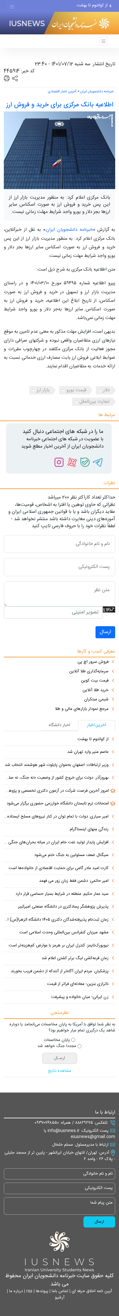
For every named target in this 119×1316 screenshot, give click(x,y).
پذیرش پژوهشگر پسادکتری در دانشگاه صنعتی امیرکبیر (63, 907)
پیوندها (41, 1291)
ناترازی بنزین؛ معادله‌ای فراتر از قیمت (78, 984)
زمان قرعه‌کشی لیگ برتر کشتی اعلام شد (75, 958)
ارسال (105, 632)
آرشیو (59, 1297)
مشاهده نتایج (59, 1071)
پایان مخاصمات (57, 1040)
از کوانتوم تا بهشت (92, 5)
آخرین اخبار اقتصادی (62, 92)
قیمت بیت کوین (95, 681)
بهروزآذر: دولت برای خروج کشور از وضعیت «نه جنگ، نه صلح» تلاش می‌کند (56, 778)
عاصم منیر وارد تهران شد (88, 752)
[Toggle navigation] (12, 7)
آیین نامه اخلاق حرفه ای (91, 1291)
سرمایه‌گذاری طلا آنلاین (89, 672)
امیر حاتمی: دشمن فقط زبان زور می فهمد (74, 881)
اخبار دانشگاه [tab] (59, 725)
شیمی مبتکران (96, 700)
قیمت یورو (76, 390)
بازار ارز (43, 390)
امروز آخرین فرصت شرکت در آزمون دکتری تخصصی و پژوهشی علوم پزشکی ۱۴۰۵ (56, 791)
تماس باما (59, 1291)
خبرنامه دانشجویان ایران (97, 92)
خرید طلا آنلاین (96, 690)
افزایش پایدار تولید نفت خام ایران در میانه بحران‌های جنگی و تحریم (56, 842)
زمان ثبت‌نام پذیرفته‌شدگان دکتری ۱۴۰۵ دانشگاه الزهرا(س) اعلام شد (56, 920)
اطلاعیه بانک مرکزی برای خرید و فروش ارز (59, 105)
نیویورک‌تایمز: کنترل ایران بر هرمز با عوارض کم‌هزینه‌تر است (59, 946)
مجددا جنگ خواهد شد (56, 1046)
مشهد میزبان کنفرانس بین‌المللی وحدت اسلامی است (64, 933)
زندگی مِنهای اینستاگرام (89, 829)
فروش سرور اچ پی (93, 662)
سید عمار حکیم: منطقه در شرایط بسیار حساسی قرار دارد (62, 894)
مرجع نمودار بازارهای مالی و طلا (82, 709)
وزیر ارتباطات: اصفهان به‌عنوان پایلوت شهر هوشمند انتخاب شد (57, 765)
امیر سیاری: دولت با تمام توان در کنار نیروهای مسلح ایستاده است (56, 817)
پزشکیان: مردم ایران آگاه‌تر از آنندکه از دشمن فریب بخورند (60, 971)
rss (28, 1291)
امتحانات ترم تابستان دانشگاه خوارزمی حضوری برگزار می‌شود (58, 804)
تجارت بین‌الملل (94, 402)
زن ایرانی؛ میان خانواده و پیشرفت (80, 997)
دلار (106, 390)
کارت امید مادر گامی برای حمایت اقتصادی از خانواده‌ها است (59, 868)
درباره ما (15, 1291)
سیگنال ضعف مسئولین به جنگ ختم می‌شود (71, 855)
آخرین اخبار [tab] (96, 725)
